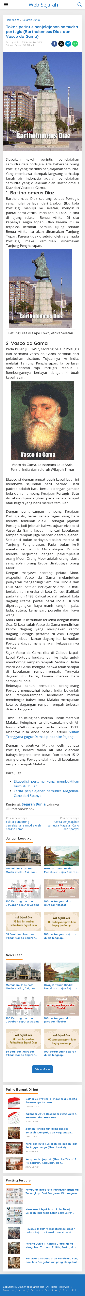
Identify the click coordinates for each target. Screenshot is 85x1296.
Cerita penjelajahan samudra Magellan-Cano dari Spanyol (63, 823)
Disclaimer (51, 1290)
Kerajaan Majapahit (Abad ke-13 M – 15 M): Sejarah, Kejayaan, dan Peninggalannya (51, 1161)
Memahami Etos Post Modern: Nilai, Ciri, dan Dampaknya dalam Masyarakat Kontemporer (23, 870)
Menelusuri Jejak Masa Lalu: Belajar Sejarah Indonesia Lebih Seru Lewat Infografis (49, 1211)
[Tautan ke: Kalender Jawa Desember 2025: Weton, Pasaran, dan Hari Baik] (14, 1117)
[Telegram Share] (68, 44)
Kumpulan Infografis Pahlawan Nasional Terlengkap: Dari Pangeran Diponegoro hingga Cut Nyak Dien (52, 1191)
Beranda (8, 1290)
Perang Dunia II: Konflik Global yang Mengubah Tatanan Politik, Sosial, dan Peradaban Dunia (51, 1245)
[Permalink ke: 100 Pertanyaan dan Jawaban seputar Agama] (23, 888)
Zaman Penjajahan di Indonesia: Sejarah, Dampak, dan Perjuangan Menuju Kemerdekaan (48, 1130)
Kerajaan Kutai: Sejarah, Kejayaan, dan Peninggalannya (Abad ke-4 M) (51, 1145)
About (22, 1290)
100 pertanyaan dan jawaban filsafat (57, 903)
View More (42, 1069)
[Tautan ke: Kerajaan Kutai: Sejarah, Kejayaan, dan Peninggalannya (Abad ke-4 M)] (14, 1148)
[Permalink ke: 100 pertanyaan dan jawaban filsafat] (61, 888)
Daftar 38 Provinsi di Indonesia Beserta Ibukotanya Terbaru (51, 1100)
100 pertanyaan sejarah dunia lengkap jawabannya (60, 935)
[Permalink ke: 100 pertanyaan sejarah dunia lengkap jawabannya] (61, 921)
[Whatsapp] (75, 44)
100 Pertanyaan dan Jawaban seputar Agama (23, 903)
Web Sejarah (43, 4)
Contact (35, 1290)
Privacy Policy (70, 1290)
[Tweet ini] (61, 44)
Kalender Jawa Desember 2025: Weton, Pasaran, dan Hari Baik (51, 1115)
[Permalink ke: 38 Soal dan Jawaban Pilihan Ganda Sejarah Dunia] (23, 921)
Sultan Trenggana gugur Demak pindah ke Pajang (42, 734)
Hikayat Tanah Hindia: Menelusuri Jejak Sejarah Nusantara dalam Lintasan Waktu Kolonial (60, 870)
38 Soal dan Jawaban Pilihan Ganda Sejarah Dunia (20, 935)
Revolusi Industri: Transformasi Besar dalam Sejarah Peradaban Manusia (50, 1230)
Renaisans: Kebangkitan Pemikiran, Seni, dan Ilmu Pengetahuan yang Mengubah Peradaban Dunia (52, 1260)
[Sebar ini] (54, 44)
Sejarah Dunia (13, 45)
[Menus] (6, 4)
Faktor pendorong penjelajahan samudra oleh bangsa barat (23, 823)
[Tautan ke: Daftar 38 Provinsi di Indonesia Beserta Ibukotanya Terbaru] (14, 1103)
